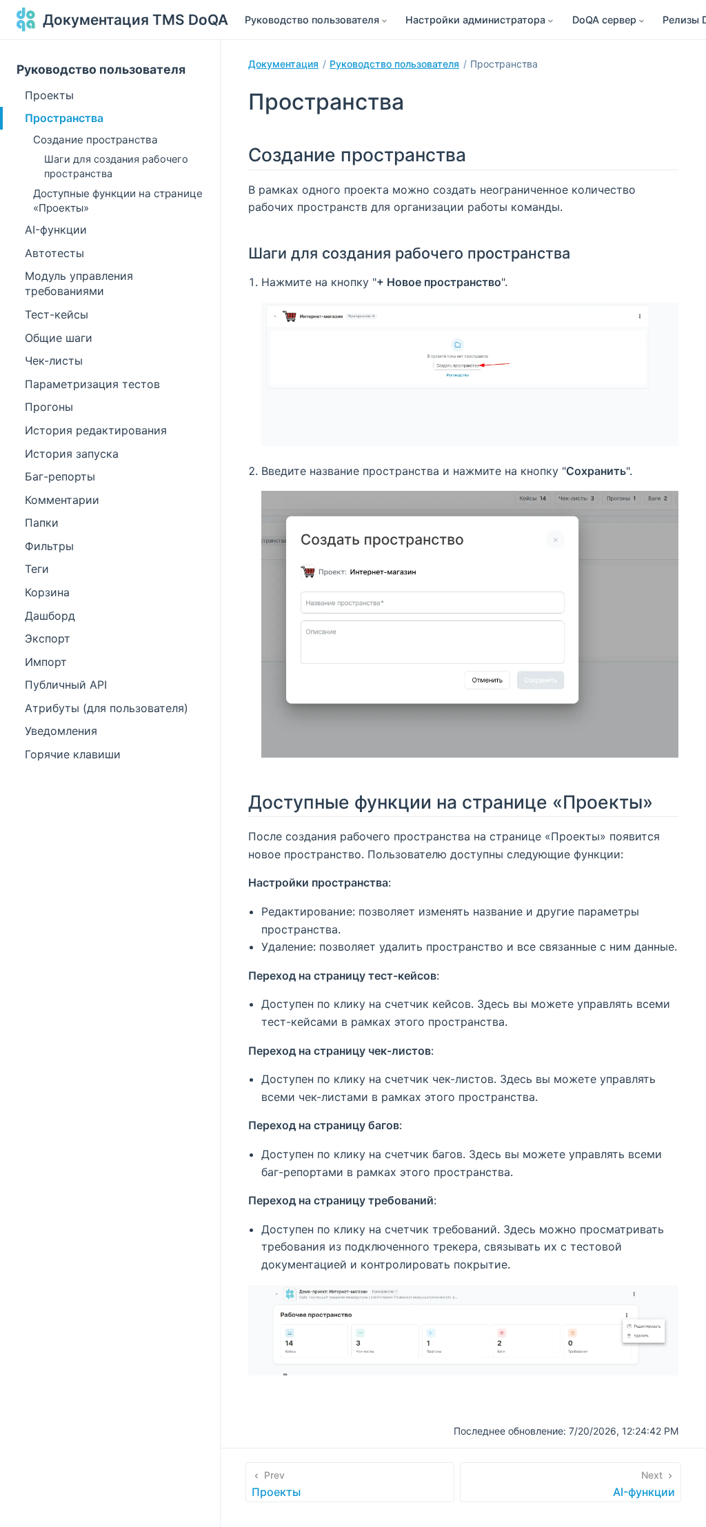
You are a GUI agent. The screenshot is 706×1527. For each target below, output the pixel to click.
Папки (42, 522)
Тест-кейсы (56, 314)
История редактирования (96, 430)
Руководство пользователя (101, 69)
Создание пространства (95, 139)
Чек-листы (54, 360)
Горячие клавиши (73, 754)
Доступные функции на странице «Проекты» (118, 200)
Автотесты (54, 253)
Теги (37, 569)
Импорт (46, 662)
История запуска (72, 454)
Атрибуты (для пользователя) (106, 708)
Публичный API (66, 684)
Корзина (47, 592)
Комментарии (62, 500)
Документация (283, 64)
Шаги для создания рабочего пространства (116, 166)
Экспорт (47, 638)
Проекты (49, 95)
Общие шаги (58, 338)
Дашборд (50, 616)
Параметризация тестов (92, 384)
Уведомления (61, 731)
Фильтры (49, 546)
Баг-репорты (60, 476)
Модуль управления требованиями (79, 283)
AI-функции (56, 229)
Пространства (64, 118)
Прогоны (49, 407)
